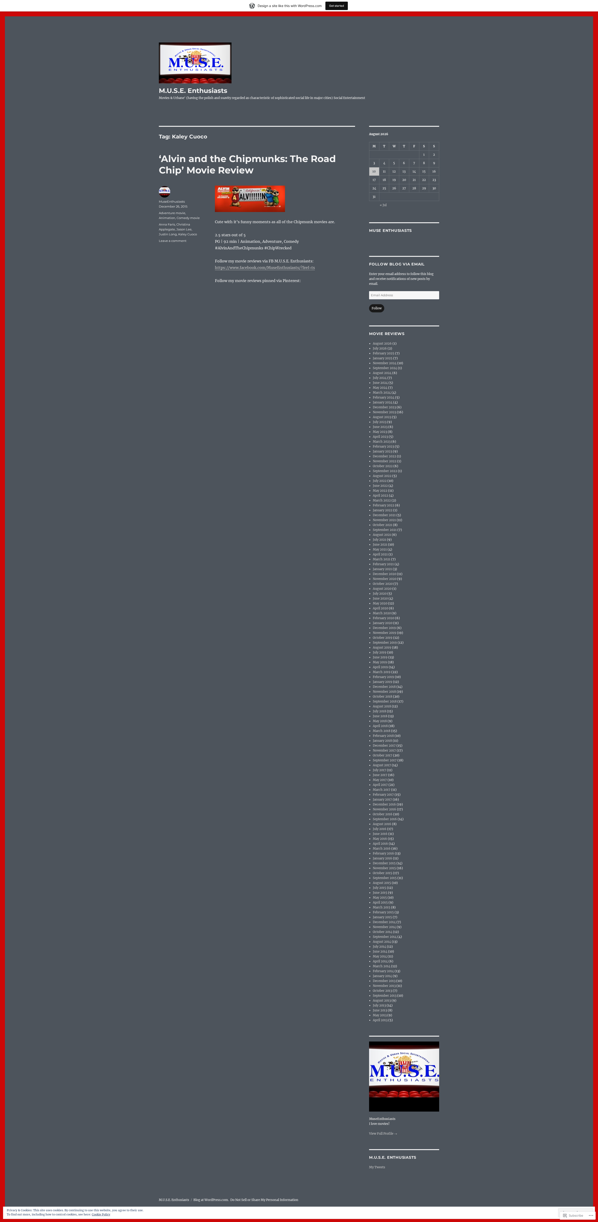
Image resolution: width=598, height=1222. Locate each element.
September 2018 (385, 701)
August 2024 (382, 373)
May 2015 (380, 898)
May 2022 (380, 491)
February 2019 (383, 677)
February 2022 (383, 505)
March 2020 (382, 613)
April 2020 (380, 608)
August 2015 (382, 883)
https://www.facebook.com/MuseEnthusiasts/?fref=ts (265, 267)
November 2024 (384, 363)
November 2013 (384, 986)
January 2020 (382, 623)
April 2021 (380, 554)
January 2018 (382, 741)
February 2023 (383, 447)
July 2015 (379, 888)
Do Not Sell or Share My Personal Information (264, 1200)
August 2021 (382, 535)
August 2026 (382, 344)
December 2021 (384, 515)
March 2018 (381, 731)
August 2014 (382, 942)
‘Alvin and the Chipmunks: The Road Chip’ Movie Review (247, 164)
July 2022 (380, 481)
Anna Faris (167, 224)
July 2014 (379, 947)
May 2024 (380, 388)
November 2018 (384, 692)
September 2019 (385, 643)
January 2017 (382, 800)
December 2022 (384, 456)
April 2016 (380, 844)
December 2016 (384, 804)
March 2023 (382, 442)
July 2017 (379, 770)
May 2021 (380, 549)
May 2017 (380, 780)
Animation (167, 218)
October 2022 (383, 466)
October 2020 (383, 584)
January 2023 (382, 451)
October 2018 (382, 697)
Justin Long (168, 234)
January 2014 (382, 976)
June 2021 (380, 545)
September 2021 (385, 530)
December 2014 (384, 922)
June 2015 (380, 893)
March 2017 (381, 790)
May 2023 (380, 432)
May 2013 (380, 1015)
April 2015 (380, 902)
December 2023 (384, 407)
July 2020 (380, 594)
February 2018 (383, 736)
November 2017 (384, 750)
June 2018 (380, 716)
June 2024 (380, 383)
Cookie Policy (101, 1214)
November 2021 (384, 520)
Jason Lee (184, 229)
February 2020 (383, 618)
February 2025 (383, 353)
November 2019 (384, 633)
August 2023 (382, 417)
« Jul (383, 205)
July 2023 (379, 422)
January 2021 (382, 569)
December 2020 (384, 574)
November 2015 (384, 868)
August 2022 (382, 476)
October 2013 (382, 991)
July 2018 (379, 711)
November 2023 (384, 412)
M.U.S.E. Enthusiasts (193, 91)
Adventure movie (172, 213)
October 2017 (382, 755)
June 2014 (380, 952)
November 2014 (384, 927)
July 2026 (380, 348)
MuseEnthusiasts (172, 201)
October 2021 (382, 525)
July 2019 (379, 652)
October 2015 (382, 873)
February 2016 (383, 853)
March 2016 (382, 849)
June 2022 (380, 486)
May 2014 (380, 956)
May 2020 (380, 603)
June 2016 (380, 834)
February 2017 (383, 795)
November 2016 (384, 809)
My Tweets (377, 1167)
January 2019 (382, 682)
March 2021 (381, 559)
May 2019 (380, 662)
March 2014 (381, 966)
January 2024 (382, 402)
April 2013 (380, 1020)
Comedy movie (188, 218)
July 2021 (379, 540)
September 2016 (385, 819)
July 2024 (380, 378)
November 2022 (384, 461)
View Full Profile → (383, 1134)
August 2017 (382, 765)
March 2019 (382, 672)
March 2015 (381, 907)
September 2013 (384, 996)
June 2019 (380, 657)
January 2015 (382, 917)
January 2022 (382, 510)
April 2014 (380, 961)
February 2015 (383, 912)
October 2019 (382, 638)
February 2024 (383, 397)
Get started (336, 5)
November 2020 (384, 579)
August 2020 (382, 589)
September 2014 (385, 937)
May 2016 (380, 839)
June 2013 (380, 1010)
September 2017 (385, 760)
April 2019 (380, 667)
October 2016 (382, 814)
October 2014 (382, 932)
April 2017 (380, 785)
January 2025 (382, 358)
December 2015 (384, 863)
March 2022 (382, 500)
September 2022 (385, 471)
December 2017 (384, 746)
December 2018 (384, 687)
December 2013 (384, 981)
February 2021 (383, 564)
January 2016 (382, 858)
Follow (377, 308)
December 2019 (384, 628)
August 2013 (382, 1001)
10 (374, 171)
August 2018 (382, 706)
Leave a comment (172, 241)
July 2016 (379, 829)
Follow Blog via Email (397, 264)
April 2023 (380, 437)
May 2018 (380, 721)
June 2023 (380, 427)
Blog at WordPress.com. (211, 1200)
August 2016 (382, 824)
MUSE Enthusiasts (390, 230)
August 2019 (382, 648)
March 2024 (382, 393)
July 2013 (379, 1005)
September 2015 (385, 878)
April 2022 (380, 496)
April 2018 (380, 726)
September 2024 (385, 368)
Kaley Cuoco (187, 234)
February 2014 (383, 971)
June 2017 (380, 775)
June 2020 (380, 598)
